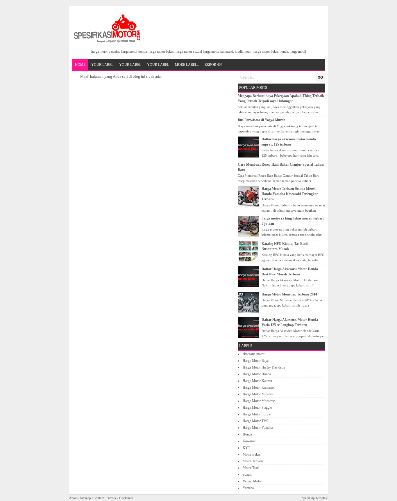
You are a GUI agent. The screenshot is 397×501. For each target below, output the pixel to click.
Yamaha (248, 488)
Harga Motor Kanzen (257, 381)
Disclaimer (126, 498)
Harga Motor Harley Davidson (264, 367)
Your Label (102, 65)
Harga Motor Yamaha (258, 428)
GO (320, 77)
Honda (247, 434)
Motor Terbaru (253, 461)
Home (80, 65)
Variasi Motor (252, 481)
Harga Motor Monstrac (259, 401)
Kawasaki (249, 441)
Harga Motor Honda (257, 374)
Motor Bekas (252, 454)
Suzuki (247, 474)
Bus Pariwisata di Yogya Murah (261, 120)
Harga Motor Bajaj (256, 361)
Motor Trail (251, 468)
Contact (99, 498)
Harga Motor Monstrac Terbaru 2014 (289, 294)
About (73, 498)
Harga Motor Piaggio (257, 408)
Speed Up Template (315, 498)
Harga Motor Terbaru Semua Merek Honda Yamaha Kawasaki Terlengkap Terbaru (290, 194)
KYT (246, 448)
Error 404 (213, 65)
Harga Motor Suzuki (257, 414)
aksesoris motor (253, 354)
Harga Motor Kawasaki (259, 387)
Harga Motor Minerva (258, 394)
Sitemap (85, 498)
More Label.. (187, 65)
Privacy (111, 498)
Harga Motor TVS (255, 421)
